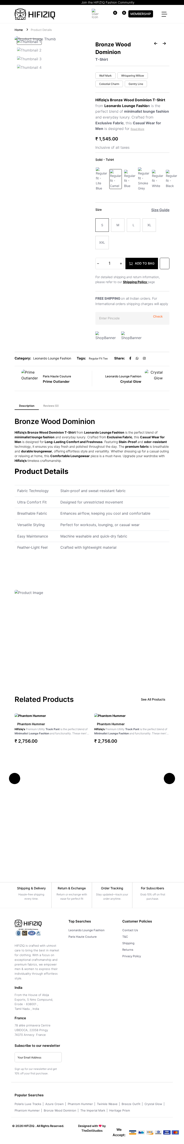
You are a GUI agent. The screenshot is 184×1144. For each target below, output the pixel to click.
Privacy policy (131, 956)
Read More (137, 129)
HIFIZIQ (29, 1126)
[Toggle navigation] (164, 14)
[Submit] (56, 1057)
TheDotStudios (92, 1130)
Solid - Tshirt (104, 159)
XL (149, 225)
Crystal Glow (153, 1104)
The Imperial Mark (92, 1110)
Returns (127, 949)
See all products (153, 699)
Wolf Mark (105, 75)
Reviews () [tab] (51, 405)
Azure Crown (54, 1104)
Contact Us (130, 930)
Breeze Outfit (131, 1104)
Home (19, 30)
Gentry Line (136, 84)
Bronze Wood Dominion (60, 1110)
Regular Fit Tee (98, 358)
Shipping (128, 943)
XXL (102, 242)
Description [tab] (26, 405)
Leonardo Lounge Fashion (86, 930)
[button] (14, 778)
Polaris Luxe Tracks (28, 1104)
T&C (125, 936)
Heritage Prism (119, 1110)
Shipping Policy (135, 282)
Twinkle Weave (107, 1104)
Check (158, 316)
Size (98, 209)
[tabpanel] (92, 548)
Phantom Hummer (31, 724)
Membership (140, 14)
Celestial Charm (109, 84)
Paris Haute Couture (82, 936)
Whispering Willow (132, 75)
